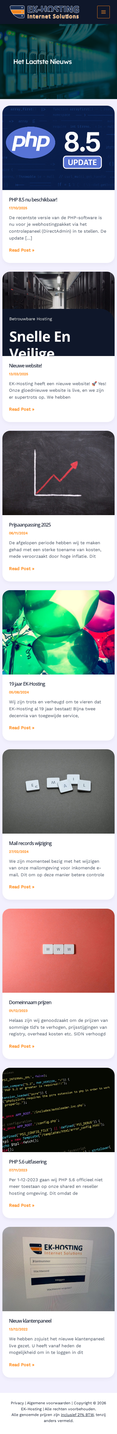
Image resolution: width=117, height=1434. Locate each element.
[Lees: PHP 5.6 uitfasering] (58, 1109)
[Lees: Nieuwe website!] (58, 313)
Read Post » (21, 250)
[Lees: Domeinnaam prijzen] (58, 950)
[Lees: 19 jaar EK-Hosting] (58, 632)
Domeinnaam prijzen (30, 1002)
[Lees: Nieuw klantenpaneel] (58, 1268)
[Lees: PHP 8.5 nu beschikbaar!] (58, 147)
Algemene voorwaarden (48, 1403)
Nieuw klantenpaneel (30, 1320)
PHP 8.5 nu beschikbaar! (33, 199)
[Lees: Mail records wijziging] (58, 791)
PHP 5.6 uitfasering (27, 1161)
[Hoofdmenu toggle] (103, 12)
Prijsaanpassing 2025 (30, 524)
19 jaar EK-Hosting (27, 683)
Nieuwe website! (25, 365)
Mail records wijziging (30, 843)
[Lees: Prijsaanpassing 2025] (58, 472)
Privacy (17, 1403)
